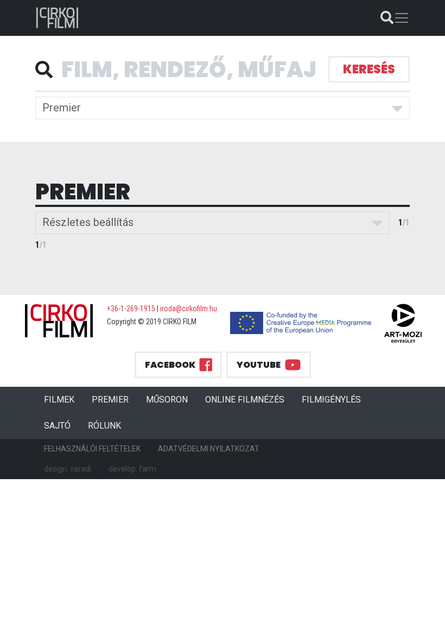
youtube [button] (259, 365)
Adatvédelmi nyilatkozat (208, 448)
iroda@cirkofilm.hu (188, 308)
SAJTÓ (57, 425)
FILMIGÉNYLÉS (331, 399)
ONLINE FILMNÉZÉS (244, 399)
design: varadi (67, 468)
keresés (369, 69)
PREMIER (114, 399)
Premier (61, 107)
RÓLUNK (104, 425)
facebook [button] (170, 365)
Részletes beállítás (88, 222)
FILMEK (63, 399)
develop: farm (132, 468)
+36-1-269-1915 (131, 308)
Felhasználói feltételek (92, 448)
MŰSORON (167, 399)
